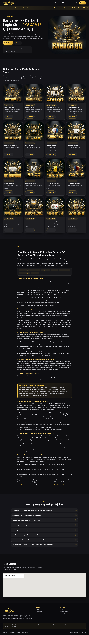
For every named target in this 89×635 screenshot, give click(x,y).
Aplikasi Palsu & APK (64, 270)
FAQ (76, 2)
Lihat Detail (9, 116)
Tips (72, 2)
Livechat (18, 43)
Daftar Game (65, 2)
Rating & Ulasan (45, 270)
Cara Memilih (23, 270)
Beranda (57, 2)
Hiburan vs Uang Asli (25, 273)
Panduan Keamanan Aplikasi (66, 613)
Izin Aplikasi (54, 270)
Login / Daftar (8, 43)
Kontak (61, 609)
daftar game (20, 484)
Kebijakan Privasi (64, 611)
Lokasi (37, 618)
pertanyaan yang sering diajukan (60, 484)
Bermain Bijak (35, 273)
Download (82, 2)
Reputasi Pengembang (33, 270)
